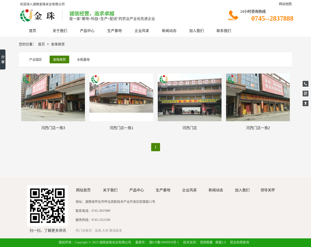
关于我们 (110, 190)
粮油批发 (115, 230)
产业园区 (35, 59)
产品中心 (136, 190)
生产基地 (163, 190)
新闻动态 (216, 190)
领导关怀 (268, 190)
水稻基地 (83, 59)
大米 (105, 230)
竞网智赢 (206, 242)
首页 (42, 44)
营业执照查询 (239, 242)
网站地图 (285, 4)
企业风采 (189, 190)
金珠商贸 (59, 59)
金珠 (98, 230)
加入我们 (242, 190)
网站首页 (83, 190)
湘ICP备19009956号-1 (164, 242)
